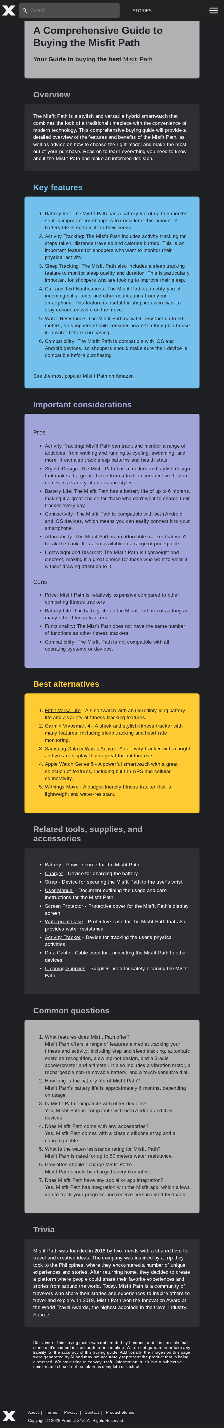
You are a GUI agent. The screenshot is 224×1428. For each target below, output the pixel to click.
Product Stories (120, 1412)
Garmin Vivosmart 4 (67, 726)
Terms (51, 1412)
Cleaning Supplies (65, 968)
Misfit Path (138, 59)
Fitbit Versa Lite (62, 710)
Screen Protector (64, 906)
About (33, 1412)
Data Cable (57, 953)
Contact (92, 1412)
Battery (53, 865)
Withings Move (61, 787)
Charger (54, 873)
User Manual (59, 890)
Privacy (71, 1412)
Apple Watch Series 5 (69, 764)
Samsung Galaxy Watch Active (80, 748)
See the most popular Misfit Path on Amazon (83, 376)
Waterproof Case (64, 921)
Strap (51, 882)
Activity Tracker (63, 937)
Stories (142, 10)
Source (41, 1314)
